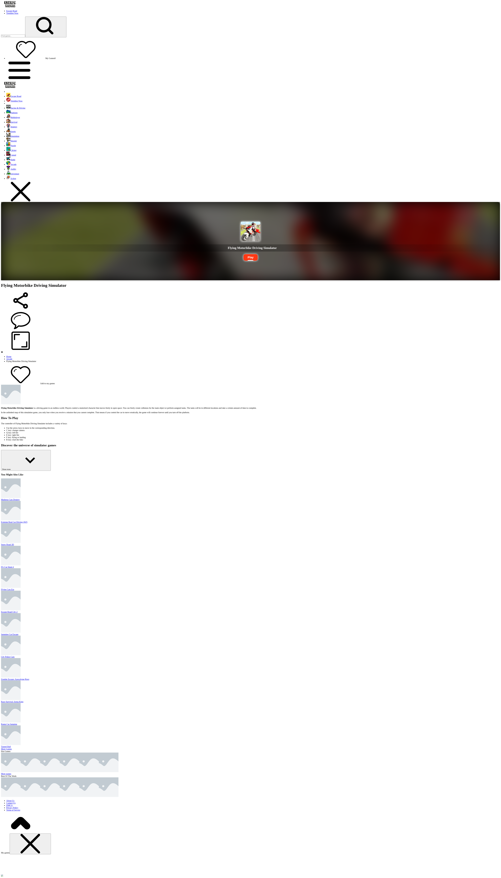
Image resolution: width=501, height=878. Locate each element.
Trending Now (12, 13)
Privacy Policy (12, 808)
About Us (10, 801)
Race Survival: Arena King (12, 702)
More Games (6, 749)
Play (251, 257)
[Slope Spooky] (108, 796)
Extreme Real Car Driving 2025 (14, 522)
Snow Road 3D (7, 544)
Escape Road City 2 (9, 612)
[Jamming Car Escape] (30, 771)
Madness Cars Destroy (10, 500)
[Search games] (45, 27)
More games (6, 774)
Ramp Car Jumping (9, 724)
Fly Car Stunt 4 (7, 567)
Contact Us (11, 803)
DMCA (9, 805)
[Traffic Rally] (69, 771)
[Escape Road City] (69, 796)
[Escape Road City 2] (11, 771)
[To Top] (20, 832)
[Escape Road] (11, 796)
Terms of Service (13, 810)
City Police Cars (7, 657)
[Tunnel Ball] (50, 771)
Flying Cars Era (7, 589)
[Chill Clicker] (108, 771)
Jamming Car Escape (9, 634)
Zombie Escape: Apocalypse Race (15, 679)
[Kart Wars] (89, 796)
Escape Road (11, 11)
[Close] (30, 843)
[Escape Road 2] (50, 796)
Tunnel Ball (6, 747)
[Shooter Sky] (89, 771)
